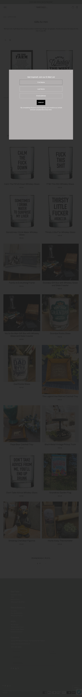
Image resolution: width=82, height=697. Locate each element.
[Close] (70, 72)
